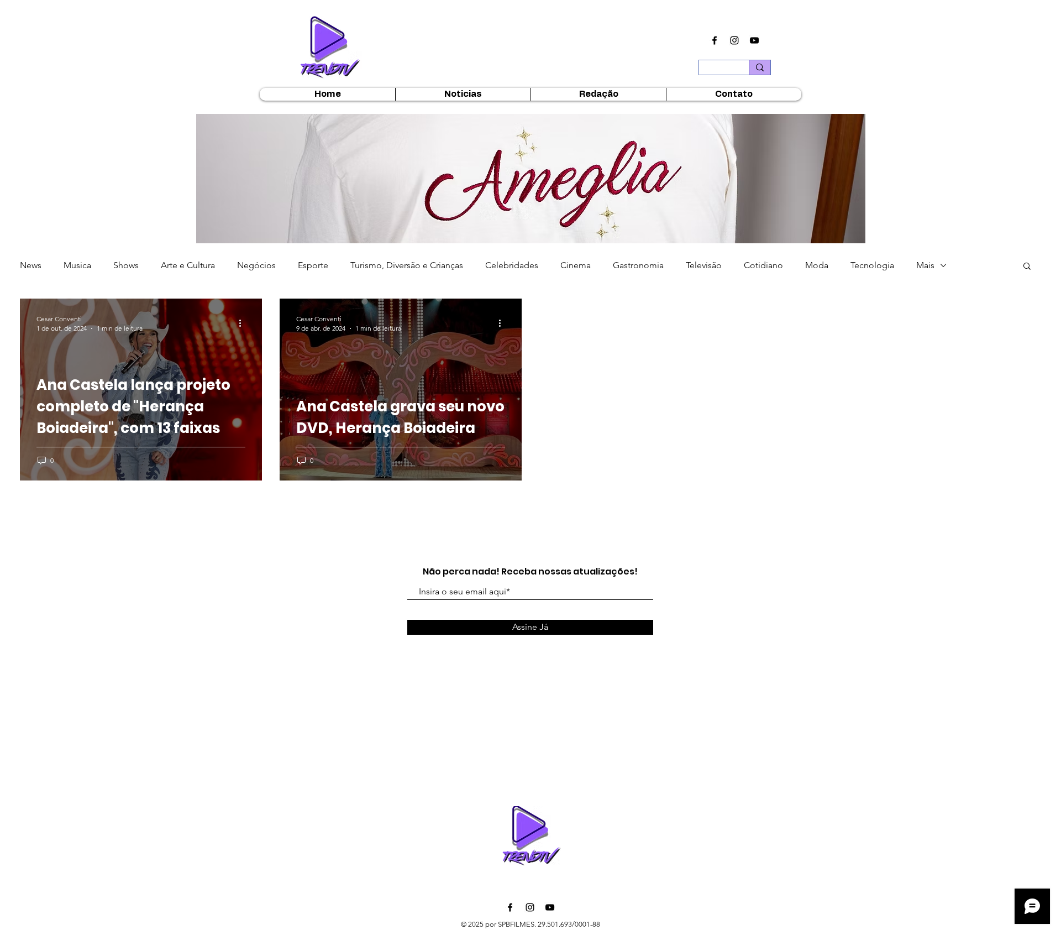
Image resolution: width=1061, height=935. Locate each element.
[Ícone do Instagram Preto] (734, 40)
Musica (77, 265)
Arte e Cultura (188, 265)
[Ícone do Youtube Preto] (754, 40)
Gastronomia (638, 265)
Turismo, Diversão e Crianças (406, 265)
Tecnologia (872, 265)
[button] (530, 183)
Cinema (575, 265)
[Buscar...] (759, 67)
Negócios (256, 265)
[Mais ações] (243, 323)
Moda (816, 265)
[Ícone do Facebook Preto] (714, 40)
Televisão (704, 265)
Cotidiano (763, 265)
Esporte (313, 265)
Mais (925, 265)
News (30, 265)
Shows (126, 265)
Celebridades (511, 265)
